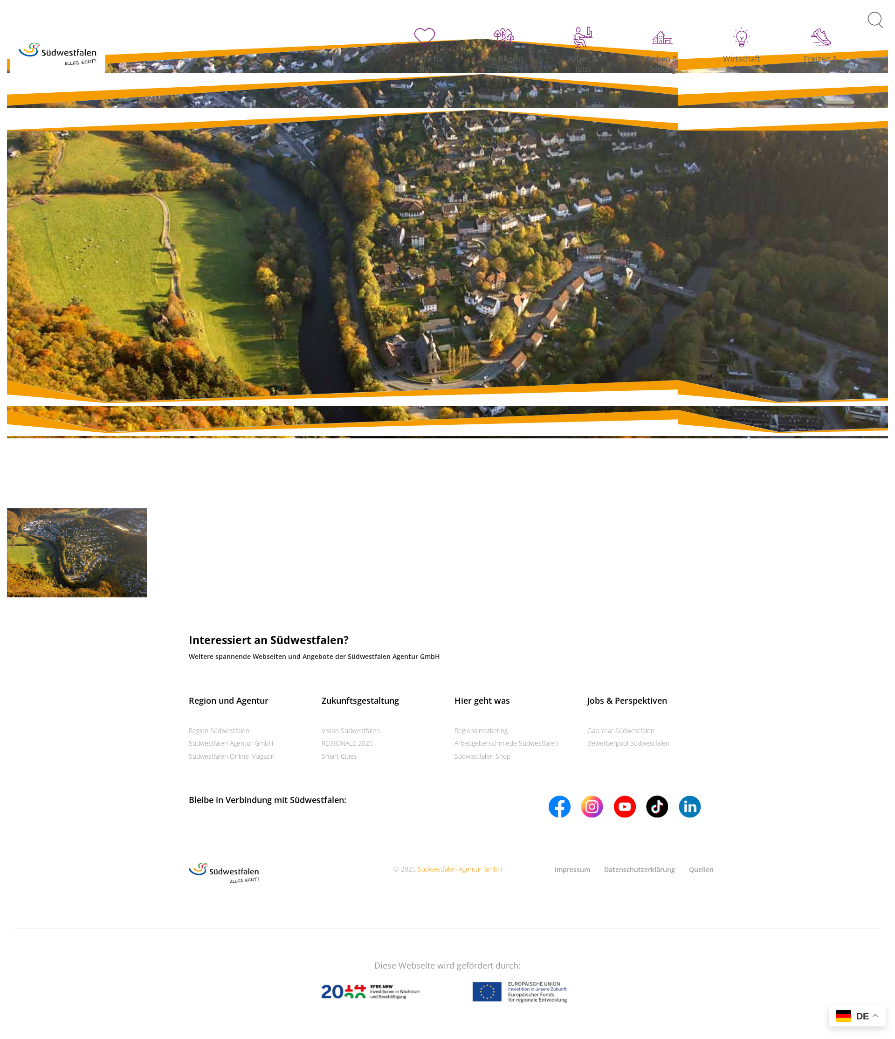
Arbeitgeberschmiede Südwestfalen (506, 743)
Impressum (572, 869)
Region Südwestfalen (219, 730)
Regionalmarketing (481, 730)
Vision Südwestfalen (351, 730)
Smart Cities (339, 756)
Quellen (701, 869)
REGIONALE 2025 (347, 743)
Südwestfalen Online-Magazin (232, 756)
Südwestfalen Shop (482, 756)
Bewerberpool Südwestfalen (628, 743)
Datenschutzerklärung (639, 869)
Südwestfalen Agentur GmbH (231, 743)
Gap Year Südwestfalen (620, 730)
